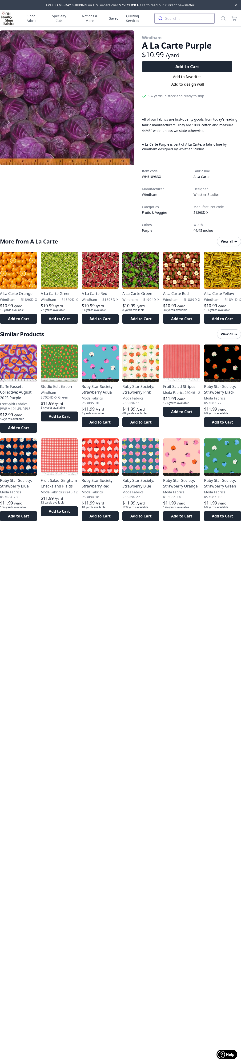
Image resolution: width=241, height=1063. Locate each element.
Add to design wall (187, 84)
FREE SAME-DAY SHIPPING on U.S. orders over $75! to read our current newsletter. (120, 5)
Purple (147, 230)
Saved (114, 18)
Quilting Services (132, 18)
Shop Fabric (31, 18)
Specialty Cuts (59, 18)
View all (229, 241)
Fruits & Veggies (155, 212)
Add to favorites (187, 76)
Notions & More (89, 18)
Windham (151, 37)
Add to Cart (187, 66)
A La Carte (201, 176)
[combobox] (184, 18)
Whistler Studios (206, 194)
